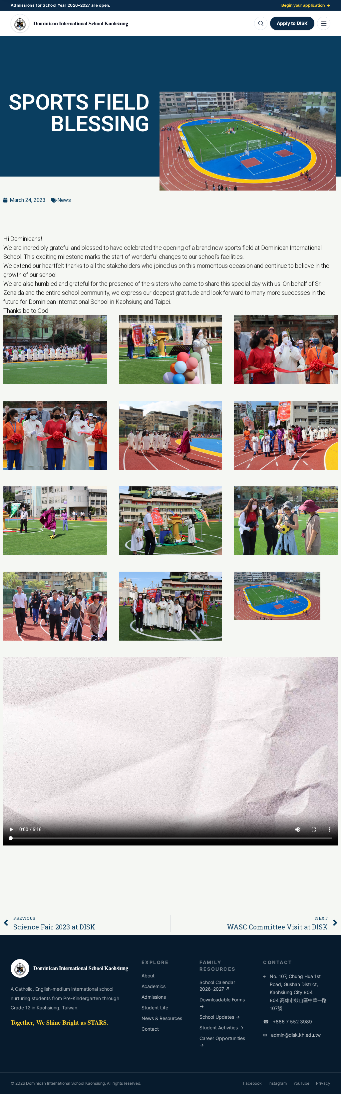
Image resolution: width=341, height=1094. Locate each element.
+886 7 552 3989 (287, 1021)
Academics (154, 986)
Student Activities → (221, 1027)
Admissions (154, 997)
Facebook (252, 1083)
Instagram (277, 1083)
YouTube (301, 1083)
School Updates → (219, 1017)
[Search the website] (260, 23)
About (148, 975)
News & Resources (162, 1018)
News (64, 200)
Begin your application (305, 5)
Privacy (323, 1083)
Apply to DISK (292, 23)
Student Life (155, 1007)
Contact (150, 1029)
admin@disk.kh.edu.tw (292, 1035)
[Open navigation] (323, 23)
